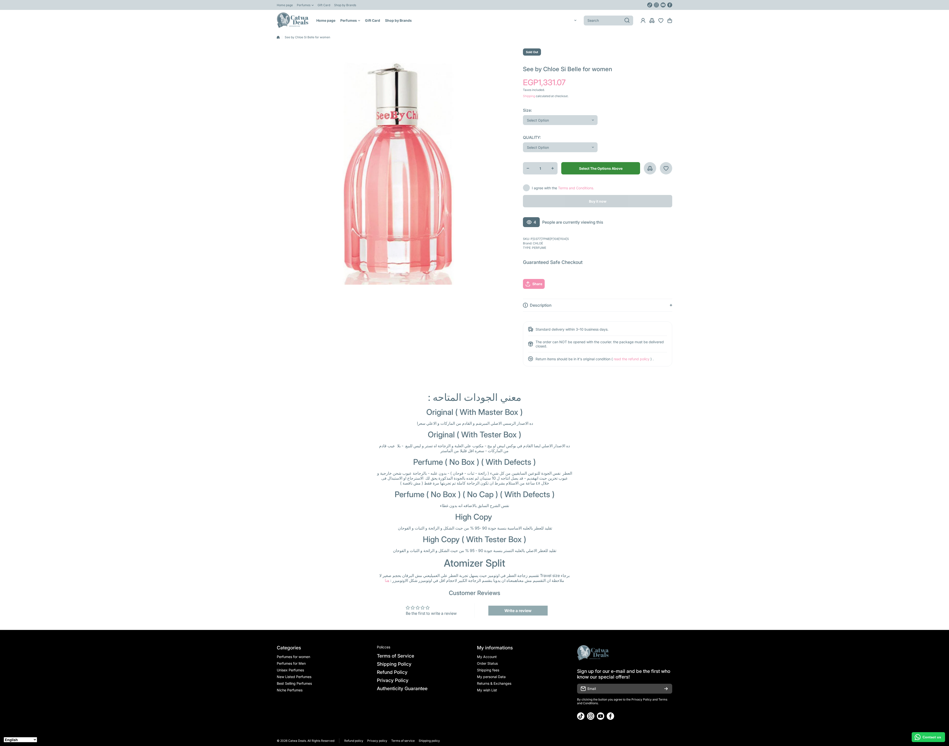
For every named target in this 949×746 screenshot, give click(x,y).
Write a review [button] (518, 610)
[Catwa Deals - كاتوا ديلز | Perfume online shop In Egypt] (293, 20)
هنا (387, 580)
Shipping (529, 96)
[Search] (627, 20)
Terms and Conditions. (576, 188)
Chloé (538, 243)
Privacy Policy (641, 699)
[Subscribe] (666, 689)
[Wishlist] (660, 20)
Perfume (539, 248)
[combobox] (608, 20)
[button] (669, 20)
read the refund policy (631, 359)
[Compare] (651, 20)
